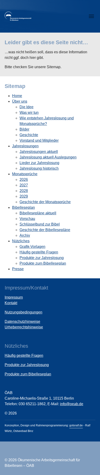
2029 (24, 196)
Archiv (25, 235)
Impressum (14, 297)
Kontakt (11, 303)
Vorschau (27, 219)
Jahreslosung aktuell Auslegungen (48, 157)
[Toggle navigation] (91, 16)
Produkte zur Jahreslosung (42, 258)
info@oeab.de (71, 404)
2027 (24, 185)
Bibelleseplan (23, 207)
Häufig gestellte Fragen (39, 252)
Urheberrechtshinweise (24, 327)
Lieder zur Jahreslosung (39, 163)
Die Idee (26, 107)
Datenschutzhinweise (22, 321)
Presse (18, 269)
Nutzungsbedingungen (23, 312)
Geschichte (29, 135)
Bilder (24, 129)
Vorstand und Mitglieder (39, 140)
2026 (24, 180)
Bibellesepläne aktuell (38, 213)
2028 (24, 191)
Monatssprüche (24, 174)
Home (17, 96)
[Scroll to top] (89, 464)
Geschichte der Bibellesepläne (45, 230)
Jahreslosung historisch (39, 168)
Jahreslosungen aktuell (39, 152)
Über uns (19, 101)
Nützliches (21, 241)
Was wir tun (29, 113)
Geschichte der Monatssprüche (45, 202)
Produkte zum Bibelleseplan (43, 263)
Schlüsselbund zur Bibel (40, 224)
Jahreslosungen (25, 146)
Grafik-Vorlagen (32, 247)
